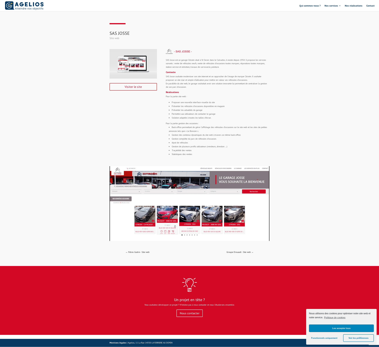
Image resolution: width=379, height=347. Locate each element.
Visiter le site (133, 87)
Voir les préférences (358, 338)
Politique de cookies (334, 317)
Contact (370, 6)
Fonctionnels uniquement (324, 338)
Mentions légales (118, 342)
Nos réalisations (353, 6)
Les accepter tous (341, 328)
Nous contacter (189, 313)
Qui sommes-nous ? (310, 6)
